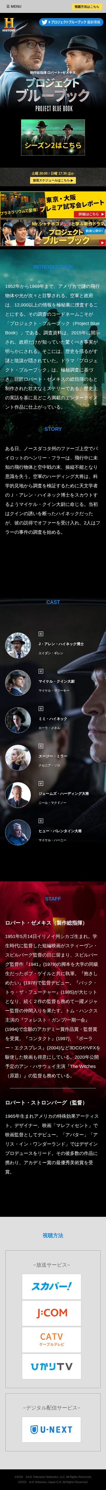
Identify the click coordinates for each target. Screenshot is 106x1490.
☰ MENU (13, 6)
